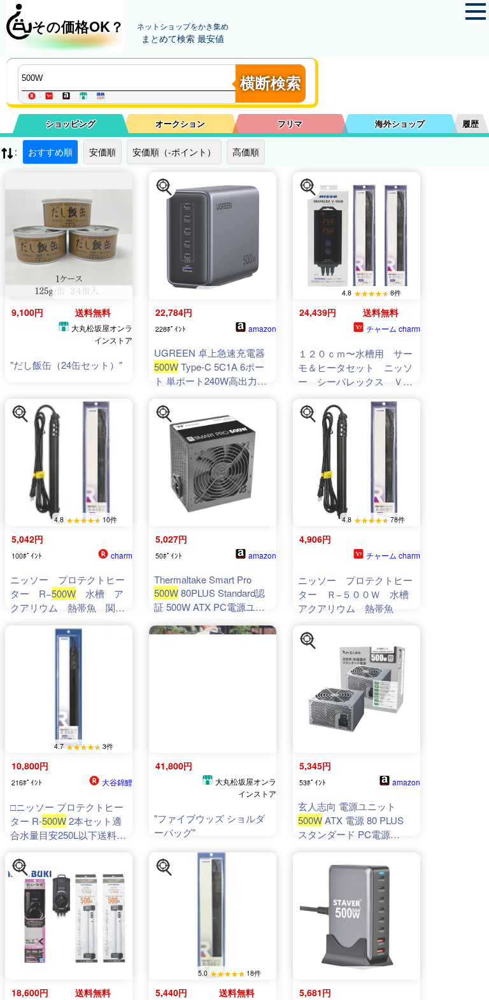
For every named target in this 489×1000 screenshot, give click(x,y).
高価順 (245, 151)
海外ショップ (400, 123)
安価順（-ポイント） (174, 151)
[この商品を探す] (164, 187)
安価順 (102, 151)
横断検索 (270, 83)
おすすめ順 (50, 151)
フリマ (290, 123)
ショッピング (71, 123)
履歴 (470, 123)
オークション (180, 123)
